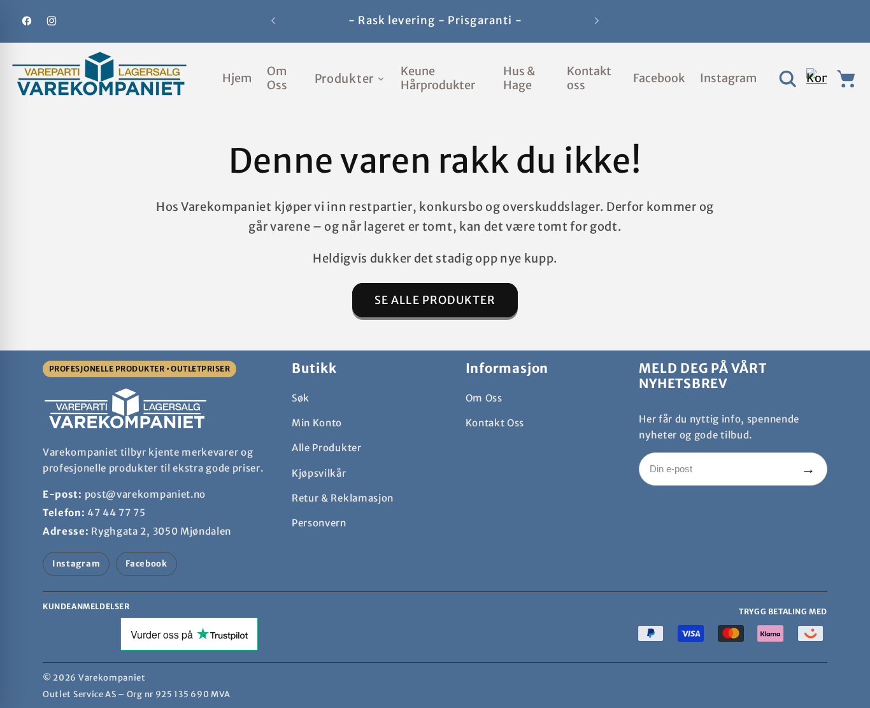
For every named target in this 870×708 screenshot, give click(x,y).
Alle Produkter (327, 448)
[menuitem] (350, 78)
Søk (301, 398)
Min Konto (317, 423)
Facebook (146, 563)
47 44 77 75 (116, 513)
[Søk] (787, 79)
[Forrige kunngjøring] (273, 21)
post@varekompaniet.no (145, 494)
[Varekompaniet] (99, 78)
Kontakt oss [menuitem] (589, 78)
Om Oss (484, 398)
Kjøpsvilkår (319, 473)
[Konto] (816, 79)
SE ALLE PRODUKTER (435, 300)
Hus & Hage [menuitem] (519, 78)
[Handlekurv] (846, 79)
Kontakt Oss (495, 423)
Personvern (319, 523)
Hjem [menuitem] (237, 78)
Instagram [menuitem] (728, 78)
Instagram (76, 563)
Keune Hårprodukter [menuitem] (438, 78)
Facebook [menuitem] (659, 78)
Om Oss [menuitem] (277, 78)
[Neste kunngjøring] (597, 21)
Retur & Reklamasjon (343, 498)
